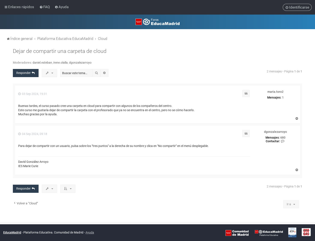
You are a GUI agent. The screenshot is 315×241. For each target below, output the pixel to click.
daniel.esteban (42, 62)
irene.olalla (60, 62)
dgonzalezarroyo (80, 62)
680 (282, 137)
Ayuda (90, 232)
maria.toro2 (275, 91)
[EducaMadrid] (269, 233)
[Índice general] (157, 22)
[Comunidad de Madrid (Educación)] (237, 233)
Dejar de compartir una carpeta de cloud (59, 51)
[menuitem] (45, 7)
